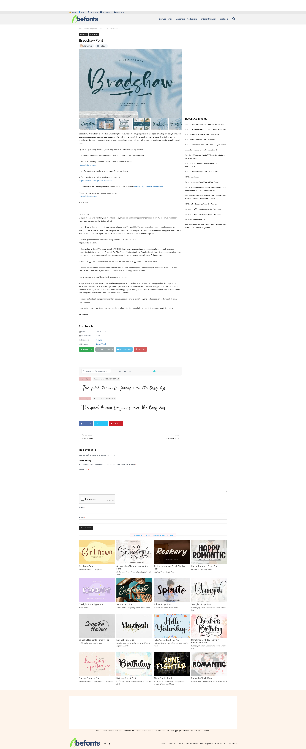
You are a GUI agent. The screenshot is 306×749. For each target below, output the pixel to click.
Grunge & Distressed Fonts (164, 684)
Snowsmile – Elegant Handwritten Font (132, 567)
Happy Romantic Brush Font (204, 566)
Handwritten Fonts (86, 569)
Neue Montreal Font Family (209, 182)
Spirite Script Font (162, 604)
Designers (180, 19)
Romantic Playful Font (202, 678)
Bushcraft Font (88, 438)
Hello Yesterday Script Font (167, 640)
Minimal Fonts (159, 572)
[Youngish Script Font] (209, 590)
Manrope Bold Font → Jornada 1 (203, 140)
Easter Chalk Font (172, 438)
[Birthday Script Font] (134, 664)
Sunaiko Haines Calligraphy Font (94, 640)
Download (87, 349)
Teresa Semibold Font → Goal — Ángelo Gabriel (209, 145)
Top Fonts (232, 744)
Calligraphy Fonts (123, 572)
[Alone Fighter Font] (172, 664)
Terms (164, 744)
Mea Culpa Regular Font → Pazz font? (204, 204)
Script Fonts (103, 29)
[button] (234, 19)
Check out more (106, 349)
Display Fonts (206, 569)
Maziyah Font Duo (125, 640)
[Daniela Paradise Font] (97, 664)
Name (82, 507)
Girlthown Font (86, 566)
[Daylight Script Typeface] (97, 590)
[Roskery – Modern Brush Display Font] (172, 552)
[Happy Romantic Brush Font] (209, 552)
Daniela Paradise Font (89, 678)
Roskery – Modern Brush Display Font (169, 567)
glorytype (99, 340)
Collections (192, 19)
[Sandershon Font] (134, 590)
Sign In (72, 12)
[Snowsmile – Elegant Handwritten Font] (134, 552)
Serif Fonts (146, 643)
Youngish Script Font (201, 604)
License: (84, 344)
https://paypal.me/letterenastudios (148, 186)
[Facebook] (109, 743)
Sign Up (82, 12)
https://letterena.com (87, 165)
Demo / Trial (101, 344)
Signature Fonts (122, 646)
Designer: (85, 340)
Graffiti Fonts (180, 681)
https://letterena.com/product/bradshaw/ (96, 180)
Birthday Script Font (126, 678)
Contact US (220, 744)
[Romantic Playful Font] (209, 664)
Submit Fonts (120, 12)
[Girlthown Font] (97, 552)
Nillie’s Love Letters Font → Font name (207, 209)
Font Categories (90, 29)
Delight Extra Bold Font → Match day (205, 134)
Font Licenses (192, 744)
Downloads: (86, 336)
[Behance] (105, 743)
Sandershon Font (124, 604)
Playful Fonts (99, 681)
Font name (195, 177)
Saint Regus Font (200, 219)
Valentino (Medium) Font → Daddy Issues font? (209, 129)
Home (80, 29)
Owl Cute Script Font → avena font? (204, 172)
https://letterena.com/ (88, 196)
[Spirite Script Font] (172, 590)
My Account (94, 12)
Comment (84, 470)
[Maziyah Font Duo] (134, 625)
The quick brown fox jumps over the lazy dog (123, 388)
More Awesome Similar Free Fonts (154, 535)
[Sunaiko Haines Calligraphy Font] (97, 625)
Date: (83, 331)
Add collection (125, 349)
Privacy (172, 744)
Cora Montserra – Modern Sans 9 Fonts (203, 150)
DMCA (180, 744)
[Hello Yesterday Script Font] (172, 625)
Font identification (208, 19)
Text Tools (223, 19)
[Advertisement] (203, 73)
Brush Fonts (83, 34)
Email (82, 517)
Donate (141, 349)
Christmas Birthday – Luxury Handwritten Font (205, 641)
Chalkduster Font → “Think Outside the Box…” (208, 124)
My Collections (107, 12)
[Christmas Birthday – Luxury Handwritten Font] (209, 625)
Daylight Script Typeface (91, 604)
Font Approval (206, 744)
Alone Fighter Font (163, 678)
